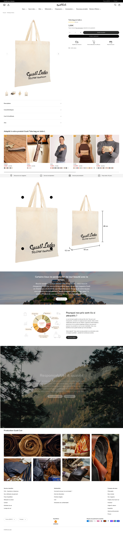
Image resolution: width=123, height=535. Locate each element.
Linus (51, 164)
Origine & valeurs (112, 505)
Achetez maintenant (93, 36)
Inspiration (110, 508)
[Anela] (84, 149)
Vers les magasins (51, 398)
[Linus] (61, 149)
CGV (55, 500)
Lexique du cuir (7, 508)
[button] (4, 4)
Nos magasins (111, 497)
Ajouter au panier (101, 32)
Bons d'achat (111, 494)
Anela (74, 164)
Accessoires (69, 9)
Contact (6, 502)
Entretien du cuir (61, 299)
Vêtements (48, 9)
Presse (109, 514)
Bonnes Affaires (94, 9)
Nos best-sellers (72, 337)
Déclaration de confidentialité (61, 502)
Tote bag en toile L (10, 12)
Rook (97, 164)
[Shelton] (15, 149)
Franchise (110, 502)
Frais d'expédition (8, 497)
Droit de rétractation (59, 494)
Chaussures (58, 9)
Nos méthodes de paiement (11, 494)
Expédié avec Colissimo (9, 1)
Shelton (6, 164)
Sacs (23, 9)
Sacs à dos (31, 9)
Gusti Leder (9, 529)
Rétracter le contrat (9, 500)
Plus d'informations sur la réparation (68, 398)
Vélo (39, 9)
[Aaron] (38, 149)
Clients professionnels (113, 511)
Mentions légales (58, 497)
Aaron (28, 164)
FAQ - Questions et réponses (11, 491)
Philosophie (110, 491)
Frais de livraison (79, 28)
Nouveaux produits (82, 9)
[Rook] (107, 149)
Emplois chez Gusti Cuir (113, 500)
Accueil (4, 12)
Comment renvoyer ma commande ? (63, 491)
